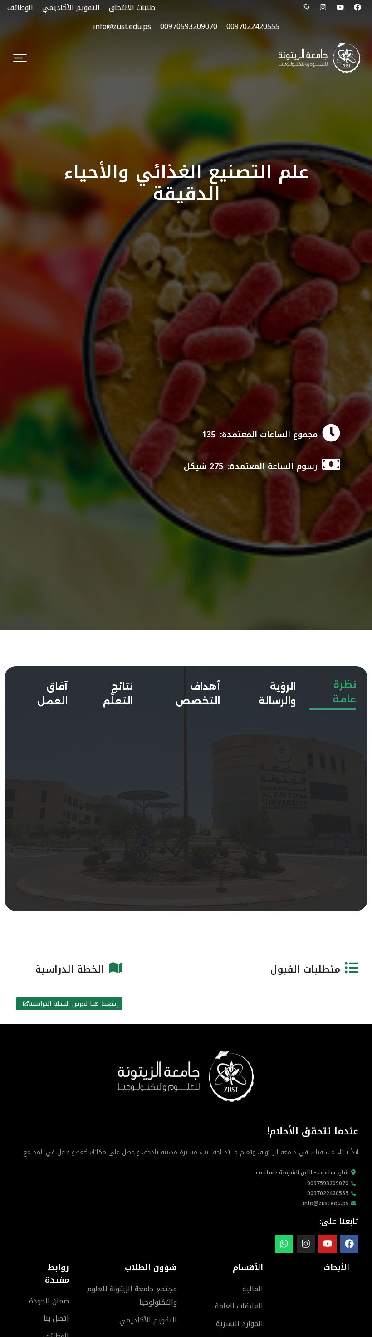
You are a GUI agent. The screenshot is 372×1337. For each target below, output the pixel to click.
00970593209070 (188, 26)
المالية (252, 1289)
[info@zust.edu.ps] (353, 1203)
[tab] (333, 690)
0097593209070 (327, 1183)
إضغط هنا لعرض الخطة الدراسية (73, 1004)
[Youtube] (340, 7)
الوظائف (20, 7)
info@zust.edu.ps (122, 26)
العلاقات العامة (239, 1306)
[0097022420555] (353, 1193)
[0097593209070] (353, 1183)
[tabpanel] (186, 724)
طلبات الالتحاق (132, 7)
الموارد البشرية (239, 1324)
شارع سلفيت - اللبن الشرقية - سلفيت (302, 1172)
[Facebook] (357, 7)
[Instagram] (323, 7)
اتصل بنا (56, 1318)
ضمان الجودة (49, 1301)
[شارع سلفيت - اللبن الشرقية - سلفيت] (353, 1172)
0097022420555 (252, 26)
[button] (20, 58)
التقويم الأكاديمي (71, 7)
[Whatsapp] (306, 7)
